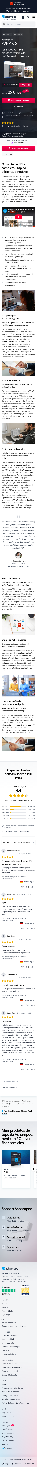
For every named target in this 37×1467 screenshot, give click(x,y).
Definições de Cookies (10, 1395)
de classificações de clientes (15, 126)
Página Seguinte (9, 1087)
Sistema (5, 1307)
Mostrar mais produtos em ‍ (17, 141)
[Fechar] (34, 2)
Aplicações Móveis (9, 1322)
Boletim (5, 1444)
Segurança (6, 1315)
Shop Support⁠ (7, 1416)
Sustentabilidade (8, 1339)
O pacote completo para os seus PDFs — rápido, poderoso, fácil (17, 9)
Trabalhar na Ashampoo (11, 1347)
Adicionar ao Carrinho (20, 100)
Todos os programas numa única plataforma (14, 1176)
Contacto (5, 1350)
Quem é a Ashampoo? (10, 1335)
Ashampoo (7, 1448)
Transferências (7, 1429)
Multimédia (6, 1303)
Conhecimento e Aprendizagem (14, 1326)
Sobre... (5, 1384)
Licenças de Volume (9, 1363)
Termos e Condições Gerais (12, 1388)
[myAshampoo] (23, 17)
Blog (6, 1464)
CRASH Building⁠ (8, 1354)
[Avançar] (33, 1169)
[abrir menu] (33, 17)
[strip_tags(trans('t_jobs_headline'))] (25, 1290)
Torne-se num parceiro (11, 1371)
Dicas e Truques (8, 1440)
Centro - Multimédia (9, 1375)
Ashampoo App (8, 1433)
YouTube (30, 1464)
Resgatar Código (8, 1437)
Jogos (4, 1318)
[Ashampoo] (10, 1268)
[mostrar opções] (34, 850)
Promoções (7, 1425)
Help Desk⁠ (5, 1412)
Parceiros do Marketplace (11, 1367)
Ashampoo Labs (8, 1343)
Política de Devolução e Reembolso (15, 1403)
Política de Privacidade (10, 1392)
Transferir (19, 106)
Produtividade (7, 1311)
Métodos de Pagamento (11, 1399)
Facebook (17, 1464)
